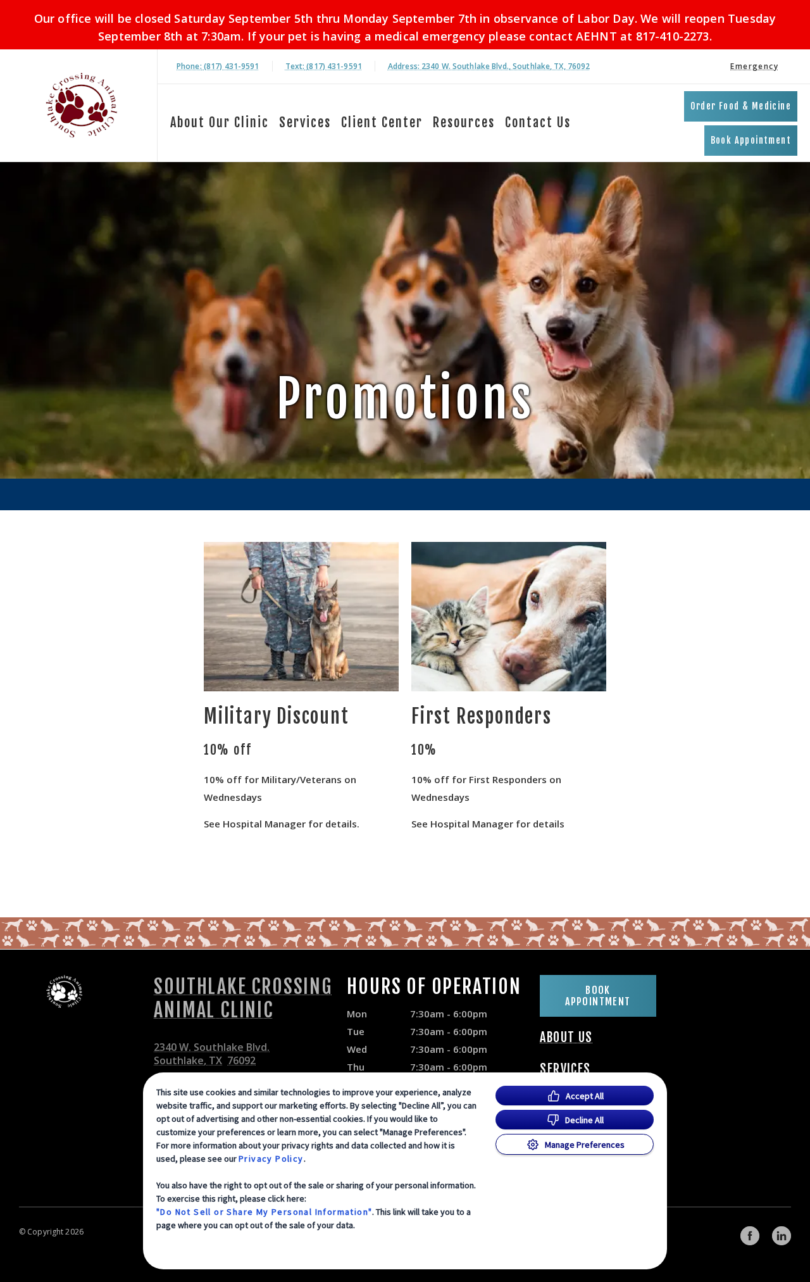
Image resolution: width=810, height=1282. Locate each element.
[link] (81, 105)
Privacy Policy (271, 1158)
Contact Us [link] (538, 122)
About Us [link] (566, 1037)
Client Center (382, 122)
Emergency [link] (754, 66)
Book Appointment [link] (751, 140)
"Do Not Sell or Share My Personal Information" (264, 1211)
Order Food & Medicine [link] (740, 106)
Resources (464, 122)
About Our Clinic (219, 122)
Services (305, 122)
